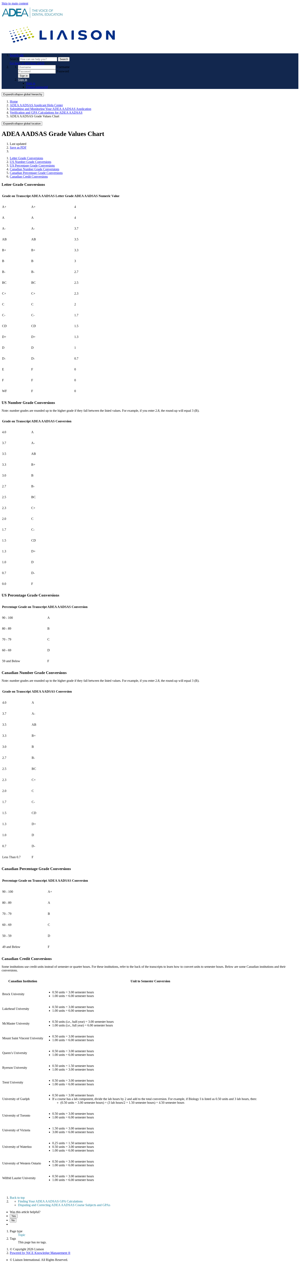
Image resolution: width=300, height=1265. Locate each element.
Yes (13, 1216)
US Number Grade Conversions (30, 162)
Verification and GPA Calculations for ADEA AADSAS (46, 112)
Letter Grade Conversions (26, 158)
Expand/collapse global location (22, 123)
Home (14, 101)
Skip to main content (15, 3)
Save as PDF (18, 147)
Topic (21, 1235)
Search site (17, 55)
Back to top (17, 1197)
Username (63, 67)
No (13, 1220)
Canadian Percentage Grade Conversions (36, 173)
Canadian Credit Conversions (29, 176)
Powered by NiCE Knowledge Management (40, 1253)
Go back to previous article (27, 63)
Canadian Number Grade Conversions (34, 169)
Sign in (24, 75)
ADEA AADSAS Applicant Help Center (36, 105)
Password (63, 71)
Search (14, 59)
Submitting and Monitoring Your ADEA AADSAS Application (50, 109)
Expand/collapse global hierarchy (22, 94)
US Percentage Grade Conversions (32, 165)
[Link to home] (63, 48)
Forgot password (37, 87)
